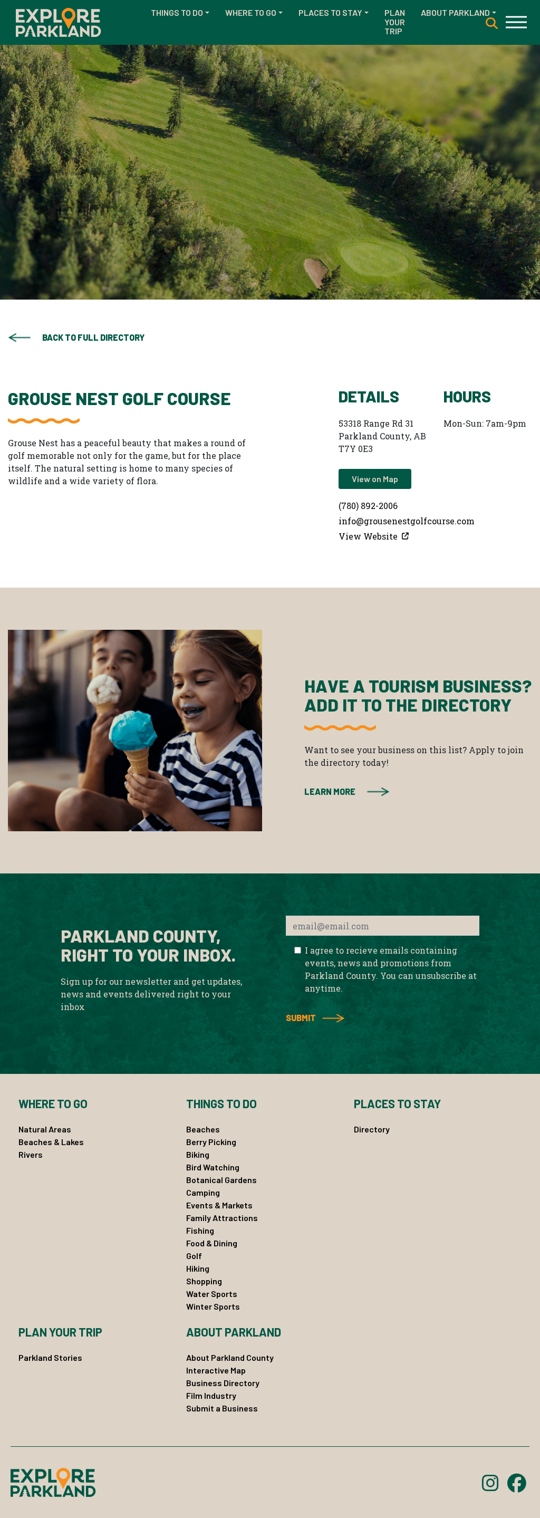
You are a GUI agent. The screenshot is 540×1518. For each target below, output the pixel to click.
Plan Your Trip (394, 22)
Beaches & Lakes (51, 1142)
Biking (197, 1154)
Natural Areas (44, 1129)
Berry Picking (211, 1142)
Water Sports (211, 1294)
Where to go (250, 12)
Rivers (30, 1154)
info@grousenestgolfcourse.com (407, 520)
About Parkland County (230, 1357)
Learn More (329, 791)
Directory (372, 1129)
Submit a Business (222, 1408)
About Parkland (455, 12)
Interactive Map (216, 1370)
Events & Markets (219, 1205)
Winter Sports (213, 1306)
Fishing (200, 1230)
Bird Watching (212, 1167)
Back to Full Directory (93, 337)
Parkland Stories (50, 1357)
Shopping (204, 1281)
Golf (194, 1256)
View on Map (375, 479)
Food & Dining (211, 1243)
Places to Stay (330, 12)
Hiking (197, 1268)
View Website (369, 536)
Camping (203, 1192)
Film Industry (211, 1395)
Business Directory (222, 1383)
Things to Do (177, 12)
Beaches (203, 1129)
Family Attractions (222, 1218)
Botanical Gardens (221, 1180)
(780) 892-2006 (368, 505)
